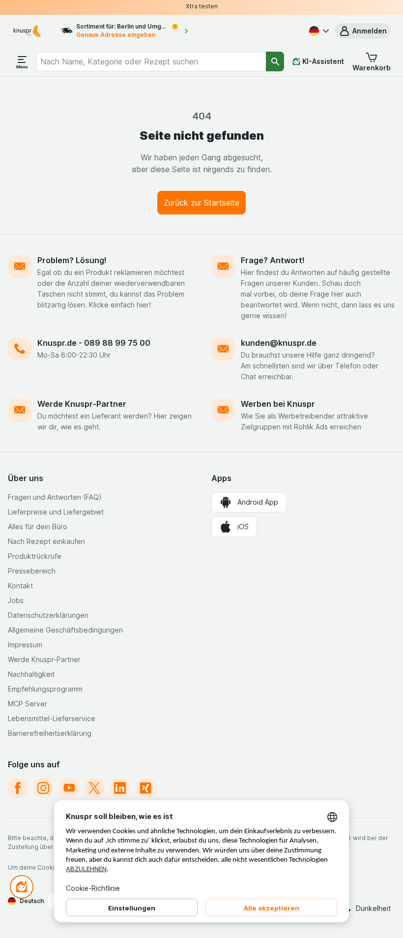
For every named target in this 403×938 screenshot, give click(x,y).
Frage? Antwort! (273, 260)
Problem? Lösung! (72, 260)
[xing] (145, 788)
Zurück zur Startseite (201, 203)
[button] (363, 31)
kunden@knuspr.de (279, 343)
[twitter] (94, 788)
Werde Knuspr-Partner (81, 404)
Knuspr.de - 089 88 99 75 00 (93, 343)
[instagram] (43, 788)
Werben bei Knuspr (278, 404)
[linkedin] (120, 788)
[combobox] (151, 61)
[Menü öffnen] (22, 61)
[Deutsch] (318, 31)
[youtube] (69, 788)
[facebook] (18, 788)
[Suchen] (275, 61)
